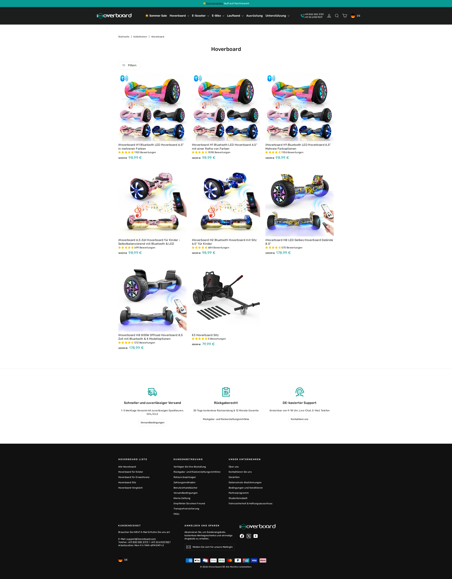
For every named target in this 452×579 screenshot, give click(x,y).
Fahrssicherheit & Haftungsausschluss (251, 503)
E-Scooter (199, 15)
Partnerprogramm (239, 493)
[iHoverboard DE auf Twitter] (249, 536)
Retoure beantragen (185, 477)
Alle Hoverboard (127, 466)
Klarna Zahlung (182, 498)
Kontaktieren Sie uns (240, 472)
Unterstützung (276, 15)
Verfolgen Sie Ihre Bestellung (190, 466)
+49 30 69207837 (161, 542)
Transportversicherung (186, 508)
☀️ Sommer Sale (156, 15)
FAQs (176, 514)
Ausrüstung (254, 15)
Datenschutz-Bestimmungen (245, 482)
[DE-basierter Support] (299, 392)
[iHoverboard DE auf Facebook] (242, 536)
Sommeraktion (215, 3)
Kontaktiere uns (299, 419)
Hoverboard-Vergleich (130, 487)
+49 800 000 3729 (138, 542)
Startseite (123, 36)
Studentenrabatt (238, 498)
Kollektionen (140, 36)
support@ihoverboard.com (141, 539)
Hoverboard (178, 15)
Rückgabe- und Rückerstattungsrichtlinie (226, 419)
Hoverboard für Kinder (130, 472)
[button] (126, 152)
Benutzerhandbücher (186, 487)
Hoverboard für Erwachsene (134, 477)
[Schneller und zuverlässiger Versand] (152, 392)
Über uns (234, 466)
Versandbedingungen (152, 422)
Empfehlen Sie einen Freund (189, 503)
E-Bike (217, 15)
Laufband (234, 15)
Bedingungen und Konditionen (246, 487)
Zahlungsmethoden (185, 482)
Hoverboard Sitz (127, 482)
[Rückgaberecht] (226, 392)
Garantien (234, 477)
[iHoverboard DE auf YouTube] (256, 536)
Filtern (131, 65)
